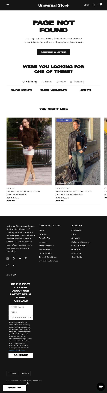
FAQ (73, 234)
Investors (43, 242)
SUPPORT (76, 225)
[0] (98, 5)
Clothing (31, 81)
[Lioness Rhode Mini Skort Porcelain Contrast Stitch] (29, 151)
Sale (63, 81)
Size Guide (76, 253)
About (41, 231)
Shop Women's (53, 90)
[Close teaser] (27, 383)
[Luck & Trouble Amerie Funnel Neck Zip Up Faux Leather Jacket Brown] (77, 151)
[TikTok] (9, 265)
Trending (78, 81)
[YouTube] (22, 259)
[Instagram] (15, 258)
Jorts (85, 90)
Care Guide (76, 257)
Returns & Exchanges (81, 242)
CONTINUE (21, 355)
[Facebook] (9, 258)
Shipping (75, 238)
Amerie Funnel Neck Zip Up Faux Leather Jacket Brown (73, 193)
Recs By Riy (44, 238)
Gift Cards (76, 249)
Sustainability (45, 249)
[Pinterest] (28, 258)
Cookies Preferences (48, 261)
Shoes (48, 81)
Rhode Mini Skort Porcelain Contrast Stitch (23, 193)
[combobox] (20, 317)
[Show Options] (30, 317)
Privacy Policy (45, 253)
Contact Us (76, 231)
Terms (23, 350)
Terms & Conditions (48, 257)
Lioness (10, 188)
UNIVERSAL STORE (50, 225)
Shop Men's (21, 90)
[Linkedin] (15, 265)
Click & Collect (78, 246)
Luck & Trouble (63, 188)
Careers (42, 234)
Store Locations (46, 246)
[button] (15, 388)
